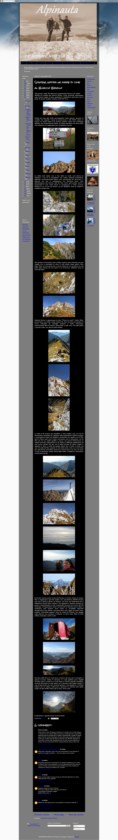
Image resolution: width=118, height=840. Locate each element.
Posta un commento (43, 808)
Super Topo (26, 237)
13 (25, 181)
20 (25, 83)
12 (25, 184)
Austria (89, 81)
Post (76, 826)
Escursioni (90, 91)
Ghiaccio (90, 97)
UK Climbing (26, 239)
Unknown (41, 786)
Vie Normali (25, 241)
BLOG (23, 63)
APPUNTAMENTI (57, 63)
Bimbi (89, 85)
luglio (27, 155)
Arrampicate (91, 79)
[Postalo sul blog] (53, 718)
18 (25, 88)
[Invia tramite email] (51, 718)
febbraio (28, 173)
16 (25, 92)
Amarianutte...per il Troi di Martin (28, 112)
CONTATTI (76, 63)
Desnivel (25, 226)
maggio (28, 162)
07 (25, 195)
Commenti (78, 829)
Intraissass (25, 228)
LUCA (34, 63)
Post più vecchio (76, 815)
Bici (88, 83)
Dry (88, 89)
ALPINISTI (48, 63)
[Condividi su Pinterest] (58, 718)
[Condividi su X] (55, 718)
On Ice (24, 231)
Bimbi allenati (91, 87)
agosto (28, 151)
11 (25, 186)
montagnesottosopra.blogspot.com (49, 749)
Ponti (88, 101)
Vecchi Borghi (91, 107)
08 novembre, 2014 (44, 795)
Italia (88, 99)
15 (25, 95)
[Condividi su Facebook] (56, 718)
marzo (27, 170)
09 (25, 191)
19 (25, 85)
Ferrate (89, 93)
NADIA (29, 63)
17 (25, 90)
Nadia (40, 760)
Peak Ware (25, 233)
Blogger (77, 836)
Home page (59, 815)
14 (25, 97)
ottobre (28, 142)
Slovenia (89, 103)
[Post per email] (48, 718)
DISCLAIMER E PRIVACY (87, 63)
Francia (89, 95)
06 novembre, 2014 (44, 744)
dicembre (28, 101)
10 (25, 188)
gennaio (28, 177)
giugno (28, 158)
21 (25, 81)
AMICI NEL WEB (68, 63)
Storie (89, 105)
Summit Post (26, 235)
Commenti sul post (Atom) (49, 818)
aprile (27, 166)
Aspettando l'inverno (28, 119)
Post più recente (42, 815)
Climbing (25, 224)
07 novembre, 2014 (44, 769)
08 (25, 193)
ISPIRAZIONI (41, 63)
